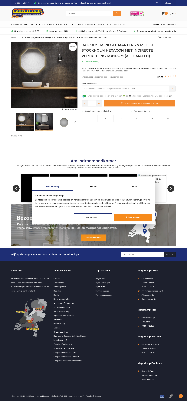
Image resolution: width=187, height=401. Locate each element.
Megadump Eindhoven (150, 363)
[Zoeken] (117, 13)
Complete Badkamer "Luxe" (65, 352)
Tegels (42, 24)
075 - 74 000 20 (148, 352)
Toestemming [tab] (52, 186)
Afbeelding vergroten (70, 109)
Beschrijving (16, 136)
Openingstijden (60, 287)
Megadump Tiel (147, 309)
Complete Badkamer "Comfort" (67, 356)
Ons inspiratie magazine (64, 348)
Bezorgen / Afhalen (62, 299)
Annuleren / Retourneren (64, 303)
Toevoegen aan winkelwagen (141, 103)
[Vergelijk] (157, 3)
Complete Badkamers (63, 344)
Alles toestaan (132, 217)
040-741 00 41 (148, 379)
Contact (57, 278)
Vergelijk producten (104, 295)
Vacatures (58, 319)
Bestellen (57, 291)
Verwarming (90, 24)
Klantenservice (168, 24)
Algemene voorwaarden (64, 315)
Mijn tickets (100, 287)
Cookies (57, 328)
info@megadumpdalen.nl (152, 291)
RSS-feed (30, 396)
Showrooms (59, 283)
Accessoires (115, 24)
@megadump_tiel (149, 299)
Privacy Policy (59, 324)
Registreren (101, 278)
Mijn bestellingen (103, 283)
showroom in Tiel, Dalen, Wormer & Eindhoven (103, 31)
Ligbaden (78, 24)
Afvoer (59, 24)
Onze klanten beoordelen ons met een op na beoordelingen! (129, 96)
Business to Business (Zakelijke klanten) (70, 336)
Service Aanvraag (61, 311)
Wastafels (103, 24)
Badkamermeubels (19, 24)
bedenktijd (58, 31)
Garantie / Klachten (62, 307)
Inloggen (168, 3)
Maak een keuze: (89, 84)
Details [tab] (93, 186)
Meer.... (126, 24)
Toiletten (68, 24)
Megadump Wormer (149, 336)
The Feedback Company (92, 396)
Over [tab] (134, 186)
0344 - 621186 (148, 326)
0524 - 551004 (23, 3)
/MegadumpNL (148, 295)
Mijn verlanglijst (102, 291)
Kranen (50, 24)
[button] (16, 188)
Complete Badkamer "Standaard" (68, 361)
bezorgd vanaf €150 (26, 31)
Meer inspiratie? (60, 340)
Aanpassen (91, 217)
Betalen (57, 295)
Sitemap (38, 396)
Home (13, 37)
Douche (33, 24)
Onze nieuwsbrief (61, 332)
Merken (156, 24)
